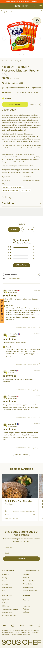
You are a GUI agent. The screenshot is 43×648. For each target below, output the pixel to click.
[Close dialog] (41, 315)
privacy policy (37, 335)
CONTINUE (31, 332)
